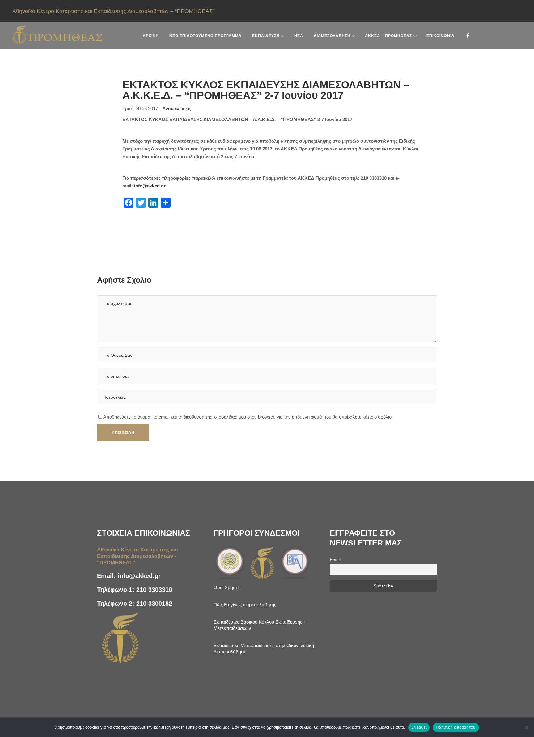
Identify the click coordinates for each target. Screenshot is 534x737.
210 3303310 (154, 589)
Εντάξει (418, 727)
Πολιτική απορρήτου (456, 727)
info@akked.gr (150, 185)
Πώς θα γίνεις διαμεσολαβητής (245, 604)
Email (335, 559)
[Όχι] (526, 727)
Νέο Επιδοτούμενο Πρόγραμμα (205, 36)
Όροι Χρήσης (227, 587)
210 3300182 (154, 603)
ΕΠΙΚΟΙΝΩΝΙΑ (440, 36)
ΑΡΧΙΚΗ (151, 36)
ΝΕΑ (298, 36)
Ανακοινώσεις (177, 108)
